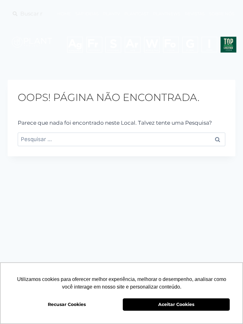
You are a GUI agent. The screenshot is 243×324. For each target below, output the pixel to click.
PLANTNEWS (166, 13)
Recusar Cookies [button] (67, 304)
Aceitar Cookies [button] (176, 304)
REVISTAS (195, 13)
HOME (64, 13)
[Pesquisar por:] (121, 139)
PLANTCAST (136, 13)
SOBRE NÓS (221, 13)
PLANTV (111, 13)
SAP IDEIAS (87, 13)
